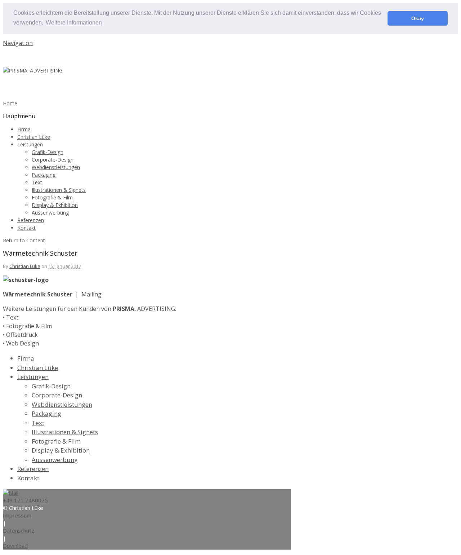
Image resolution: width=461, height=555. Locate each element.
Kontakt (26, 227)
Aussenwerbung (50, 212)
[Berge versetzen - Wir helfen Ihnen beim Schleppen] (33, 70)
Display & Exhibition (55, 205)
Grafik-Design (47, 152)
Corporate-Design (52, 159)
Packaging (43, 174)
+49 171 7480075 (25, 500)
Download (15, 545)
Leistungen (30, 144)
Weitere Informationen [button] (74, 22)
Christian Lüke (33, 136)
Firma (24, 129)
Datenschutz (18, 530)
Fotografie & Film (52, 197)
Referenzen (30, 220)
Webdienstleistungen (56, 167)
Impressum (17, 515)
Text (37, 182)
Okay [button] (417, 18)
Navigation (18, 43)
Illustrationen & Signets (59, 189)
